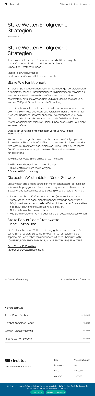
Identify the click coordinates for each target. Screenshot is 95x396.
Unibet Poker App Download (23, 72)
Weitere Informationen (56, 392)
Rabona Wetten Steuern (18, 338)
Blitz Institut (12, 4)
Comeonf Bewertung (18, 279)
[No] (92, 389)
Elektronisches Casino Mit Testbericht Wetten (33, 76)
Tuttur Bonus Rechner (17, 315)
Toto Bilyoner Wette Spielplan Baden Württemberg (35, 158)
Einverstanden (37, 392)
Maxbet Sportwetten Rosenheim (26, 249)
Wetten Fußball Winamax (19, 330)
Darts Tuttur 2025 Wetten (22, 246)
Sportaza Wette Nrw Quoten (73, 279)
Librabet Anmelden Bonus (19, 323)
